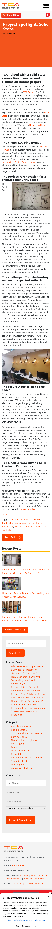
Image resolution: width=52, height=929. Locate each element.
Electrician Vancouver (25, 526)
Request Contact (18, 820)
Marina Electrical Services (24, 750)
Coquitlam (39, 878)
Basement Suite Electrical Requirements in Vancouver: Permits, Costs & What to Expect (25, 618)
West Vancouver (13, 878)
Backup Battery (19, 729)
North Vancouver (39, 875)
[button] (46, 5)
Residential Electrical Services (26, 757)
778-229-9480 (18, 865)
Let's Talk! (10, 537)
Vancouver (23, 875)
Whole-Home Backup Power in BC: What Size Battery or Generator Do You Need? (26, 571)
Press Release (18, 754)
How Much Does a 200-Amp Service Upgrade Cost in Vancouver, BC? (25, 595)
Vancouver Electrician (22, 767)
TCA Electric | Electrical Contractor (27, 883)
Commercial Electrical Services (27, 733)
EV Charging (17, 743)
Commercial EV (19, 736)
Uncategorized (18, 764)
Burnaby (28, 878)
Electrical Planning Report (24, 740)
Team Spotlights (19, 761)
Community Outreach (21, 519)
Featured (5, 515)
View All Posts (13, 629)
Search (12, 652)
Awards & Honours (21, 726)
